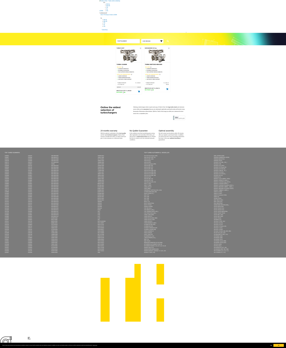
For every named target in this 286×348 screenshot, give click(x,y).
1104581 (30, 214)
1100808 (7, 191)
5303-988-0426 (54, 178)
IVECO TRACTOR (148, 234)
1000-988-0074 (54, 157)
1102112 (7, 221)
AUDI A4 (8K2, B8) (148, 168)
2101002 (30, 249)
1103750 (30, 168)
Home (102, 263)
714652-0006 (54, 232)
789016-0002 (101, 175)
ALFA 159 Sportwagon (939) (150, 155)
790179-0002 (101, 177)
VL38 (99, 218)
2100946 (30, 247)
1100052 (7, 155)
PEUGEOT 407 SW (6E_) (220, 173)
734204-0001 (54, 242)
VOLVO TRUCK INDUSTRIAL (221, 211)
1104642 (30, 218)
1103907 (30, 182)
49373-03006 (101, 244)
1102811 (7, 239)
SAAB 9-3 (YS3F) (218, 193)
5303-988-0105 (54, 168)
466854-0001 (54, 222)
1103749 (30, 167)
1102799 (7, 237)
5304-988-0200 (54, 190)
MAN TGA (146, 239)
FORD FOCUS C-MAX (149, 219)
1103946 (30, 186)
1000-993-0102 (54, 160)
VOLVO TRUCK (217, 218)
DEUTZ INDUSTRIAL (149, 203)
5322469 (100, 206)
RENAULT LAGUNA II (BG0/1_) (221, 183)
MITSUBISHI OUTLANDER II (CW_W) (153, 244)
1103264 (7, 249)
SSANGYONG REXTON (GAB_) (221, 204)
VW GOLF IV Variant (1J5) (220, 226)
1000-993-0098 (54, 159)
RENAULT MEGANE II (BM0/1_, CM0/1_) (223, 186)
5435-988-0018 (54, 201)
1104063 (30, 195)
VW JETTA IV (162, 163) (219, 232)
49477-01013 (101, 250)
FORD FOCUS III (148, 221)
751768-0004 (54, 247)
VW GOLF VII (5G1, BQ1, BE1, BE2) (222, 231)
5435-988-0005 (54, 198)
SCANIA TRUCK (217, 198)
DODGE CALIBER (148, 206)
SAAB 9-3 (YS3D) (218, 191)
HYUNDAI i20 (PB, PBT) (149, 224)
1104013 (30, 191)
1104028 (30, 193)
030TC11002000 (102, 221)
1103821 (30, 175)
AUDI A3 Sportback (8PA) (150, 164)
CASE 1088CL (147, 188)
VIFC (99, 211)
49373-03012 (101, 245)
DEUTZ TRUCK (147, 204)
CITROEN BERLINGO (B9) (150, 191)
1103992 (30, 190)
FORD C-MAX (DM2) (149, 214)
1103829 (30, 177)
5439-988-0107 (54, 211)
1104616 (30, 216)
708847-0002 (54, 231)
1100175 (7, 164)
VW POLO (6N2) (218, 244)
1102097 (7, 219)
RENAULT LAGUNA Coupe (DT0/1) (222, 182)
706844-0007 (54, 227)
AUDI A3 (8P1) (147, 162)
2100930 (30, 242)
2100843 (30, 239)
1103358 (30, 157)
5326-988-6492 (54, 193)
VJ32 (99, 214)
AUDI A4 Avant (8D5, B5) (150, 170)
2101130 (30, 250)
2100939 (30, 245)
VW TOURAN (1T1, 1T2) (220, 252)
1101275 (7, 204)
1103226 (7, 245)
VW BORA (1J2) (217, 219)
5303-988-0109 (54, 170)
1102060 (7, 214)
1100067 (7, 157)
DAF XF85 (146, 198)
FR (107, 7)
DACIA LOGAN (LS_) (149, 193)
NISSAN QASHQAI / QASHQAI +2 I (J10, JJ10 (155, 250)
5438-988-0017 (54, 206)
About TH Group (113, 263)
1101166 (7, 196)
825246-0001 (101, 196)
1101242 (7, 201)
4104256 (30, 252)
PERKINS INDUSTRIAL (219, 159)
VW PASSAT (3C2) (218, 239)
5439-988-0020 (54, 208)
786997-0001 (101, 173)
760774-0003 (101, 164)
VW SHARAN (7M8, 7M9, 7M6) (221, 249)
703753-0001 (54, 226)
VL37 (99, 216)
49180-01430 (101, 237)
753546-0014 (101, 155)
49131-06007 (101, 222)
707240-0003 (54, 229)
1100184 (7, 165)
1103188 (7, 244)
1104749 (30, 221)
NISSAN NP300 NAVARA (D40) (151, 249)
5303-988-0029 (54, 165)
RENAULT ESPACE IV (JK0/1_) (221, 180)
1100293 (7, 173)
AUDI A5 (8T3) (147, 177)
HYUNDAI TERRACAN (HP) (150, 227)
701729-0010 (54, 224)
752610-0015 (54, 249)
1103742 (30, 165)
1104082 (30, 196)
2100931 (30, 244)
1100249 (7, 172)
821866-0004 (101, 193)
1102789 (7, 232)
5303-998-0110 (54, 182)
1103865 (30, 180)
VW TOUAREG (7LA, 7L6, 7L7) (221, 250)
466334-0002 (54, 221)
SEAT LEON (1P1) (218, 201)
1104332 (30, 209)
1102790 (7, 234)
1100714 (7, 188)
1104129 (30, 201)
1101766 (7, 211)
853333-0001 (101, 200)
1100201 (7, 168)
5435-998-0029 (54, 203)
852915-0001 (101, 198)
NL (107, 9)
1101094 (7, 195)
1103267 (7, 252)
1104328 (30, 208)
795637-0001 (101, 178)
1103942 (30, 185)
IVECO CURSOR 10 (149, 231)
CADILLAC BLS (147, 186)
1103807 (30, 172)
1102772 (7, 231)
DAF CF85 (146, 196)
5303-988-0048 (54, 167)
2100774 (30, 236)
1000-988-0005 (54, 155)
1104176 (30, 206)
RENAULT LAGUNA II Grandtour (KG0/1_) (224, 185)
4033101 (100, 203)
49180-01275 (101, 236)
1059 (99, 252)
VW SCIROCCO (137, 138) (220, 247)
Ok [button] (278, 345)
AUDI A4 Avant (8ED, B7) (150, 173)
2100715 (30, 226)
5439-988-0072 (54, 209)
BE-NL (108, 4)
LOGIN (101, 10)
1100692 (7, 185)
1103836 (30, 178)
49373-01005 (101, 241)
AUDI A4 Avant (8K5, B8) (150, 175)
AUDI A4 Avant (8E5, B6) (150, 172)
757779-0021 (101, 159)
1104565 (30, 211)
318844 (53, 164)
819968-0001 (101, 190)
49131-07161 (101, 224)
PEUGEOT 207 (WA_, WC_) (220, 162)
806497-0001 (101, 183)
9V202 (99, 209)
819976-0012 (101, 191)
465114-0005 (54, 219)
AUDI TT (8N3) (147, 185)
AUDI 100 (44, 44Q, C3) (149, 157)
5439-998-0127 (54, 216)
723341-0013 (54, 239)
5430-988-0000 (54, 196)
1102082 (7, 216)
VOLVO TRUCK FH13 (219, 209)
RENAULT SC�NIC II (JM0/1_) (221, 190)
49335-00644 (101, 239)
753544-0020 (54, 252)
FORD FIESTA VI (148, 216)
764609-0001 (101, 167)
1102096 (7, 218)
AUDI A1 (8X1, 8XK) (149, 159)
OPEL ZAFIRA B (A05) (219, 155)
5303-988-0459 (54, 180)
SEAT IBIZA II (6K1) (218, 200)
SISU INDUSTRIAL (218, 203)
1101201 (7, 198)
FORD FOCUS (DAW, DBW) (150, 218)
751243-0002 (54, 245)
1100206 (7, 170)
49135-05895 (101, 231)
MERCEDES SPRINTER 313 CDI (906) (153, 242)
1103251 (7, 247)
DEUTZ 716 (147, 201)
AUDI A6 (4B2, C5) (148, 178)
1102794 (7, 236)
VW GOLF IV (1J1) (218, 224)
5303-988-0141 (54, 172)
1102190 (7, 229)
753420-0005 (54, 250)
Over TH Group (105, 14)
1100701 (7, 186)
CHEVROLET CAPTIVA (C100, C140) (153, 190)
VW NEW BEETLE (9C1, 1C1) (221, 234)
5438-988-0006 (54, 204)
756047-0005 (101, 157)
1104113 (30, 198)
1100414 (7, 177)
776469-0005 (101, 170)
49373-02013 (101, 242)
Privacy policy (104, 324)
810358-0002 (101, 186)
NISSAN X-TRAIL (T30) (149, 252)
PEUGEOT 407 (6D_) (219, 172)
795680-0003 (101, 180)
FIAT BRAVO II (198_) (149, 209)
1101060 (7, 193)
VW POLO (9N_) (218, 245)
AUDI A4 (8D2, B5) (148, 165)
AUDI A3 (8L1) (147, 160)
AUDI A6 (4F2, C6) (148, 180)
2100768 (30, 234)
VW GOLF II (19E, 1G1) (219, 221)
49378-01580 (101, 249)
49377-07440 (101, 247)
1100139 (7, 160)
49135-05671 (101, 229)
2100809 (30, 237)
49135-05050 (101, 227)
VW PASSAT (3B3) (218, 237)
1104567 (30, 213)
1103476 (30, 162)
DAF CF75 (146, 195)
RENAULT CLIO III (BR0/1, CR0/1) (222, 178)
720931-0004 (54, 237)
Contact (111, 14)
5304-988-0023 (54, 185)
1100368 (7, 175)
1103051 (7, 241)
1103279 (30, 155)
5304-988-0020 (54, 183)
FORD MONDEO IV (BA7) (150, 222)
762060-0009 (101, 165)
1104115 (30, 200)
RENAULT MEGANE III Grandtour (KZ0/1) (224, 188)
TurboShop (105, 29)
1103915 (30, 183)
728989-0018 (54, 241)
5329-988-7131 (54, 195)
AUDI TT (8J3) (147, 183)
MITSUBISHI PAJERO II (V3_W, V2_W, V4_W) (155, 245)
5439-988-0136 (54, 213)
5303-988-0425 (54, 177)
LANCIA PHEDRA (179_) (150, 237)
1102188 (7, 227)
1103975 (30, 188)
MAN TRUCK (147, 241)
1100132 (7, 159)
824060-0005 (101, 195)
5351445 (100, 208)
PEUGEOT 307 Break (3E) (220, 167)
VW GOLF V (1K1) (218, 227)
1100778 (7, 190)
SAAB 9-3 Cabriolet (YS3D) (220, 195)
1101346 (7, 208)
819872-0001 (101, 188)
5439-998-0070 (54, 214)
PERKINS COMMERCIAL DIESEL (222, 157)
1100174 (7, 162)
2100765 (30, 232)
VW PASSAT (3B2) (218, 236)
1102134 (7, 224)
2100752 (30, 229)
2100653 (30, 224)
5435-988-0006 (54, 200)
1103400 (30, 160)
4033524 (100, 204)
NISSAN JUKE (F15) (149, 247)
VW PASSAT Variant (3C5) (220, 242)
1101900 (7, 213)
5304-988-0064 (54, 188)
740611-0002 (54, 244)
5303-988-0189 (54, 173)
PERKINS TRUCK (218, 160)
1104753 (30, 222)
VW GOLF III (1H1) (218, 222)
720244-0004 (54, 236)
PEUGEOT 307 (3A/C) (219, 165)
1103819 (30, 173)
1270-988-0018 (54, 162)
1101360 (7, 209)
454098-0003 (54, 218)
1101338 (7, 206)
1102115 (7, 222)
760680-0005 (101, 162)
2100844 (30, 241)
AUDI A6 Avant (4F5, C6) (150, 182)
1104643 (30, 219)
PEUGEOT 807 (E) (218, 175)
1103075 (7, 242)
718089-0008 (54, 234)
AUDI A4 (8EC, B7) (148, 167)
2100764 (30, 231)
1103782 (30, 170)
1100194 (7, 167)
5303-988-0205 (54, 175)
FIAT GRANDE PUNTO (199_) (151, 211)
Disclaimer (103, 322)
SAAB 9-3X (216, 196)
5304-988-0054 (54, 186)
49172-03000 (101, 232)
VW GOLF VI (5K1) (218, 229)
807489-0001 (101, 185)
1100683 (7, 183)
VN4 (99, 219)
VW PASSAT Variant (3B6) (220, 241)
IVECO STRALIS (148, 232)
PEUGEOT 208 (217, 164)
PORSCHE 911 (217, 177)
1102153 (7, 226)
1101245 (7, 203)
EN (107, 10)
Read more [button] (95, 345)
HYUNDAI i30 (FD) (148, 226)
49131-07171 (101, 226)
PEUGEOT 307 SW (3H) (219, 168)
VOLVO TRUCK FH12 (219, 208)
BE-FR (108, 5)
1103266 (7, 250)
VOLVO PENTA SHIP (219, 206)
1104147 (30, 204)
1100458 (7, 180)
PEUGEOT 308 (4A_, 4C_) (220, 170)
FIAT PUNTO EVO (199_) (150, 213)
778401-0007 (101, 172)
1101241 (7, 200)
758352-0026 (101, 160)
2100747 (30, 227)
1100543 (7, 182)
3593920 (100, 201)
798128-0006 (101, 182)
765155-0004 (101, 168)
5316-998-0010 (54, 191)
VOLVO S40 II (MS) (218, 216)
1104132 (30, 203)
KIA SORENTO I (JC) (149, 236)
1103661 (30, 164)
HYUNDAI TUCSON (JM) (150, 229)
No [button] (271, 345)
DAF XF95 (146, 200)
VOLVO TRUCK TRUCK (219, 213)
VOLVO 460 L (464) (218, 214)
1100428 (7, 178)
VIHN (99, 213)
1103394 (30, 159)
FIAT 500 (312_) (148, 208)
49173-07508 (101, 234)
